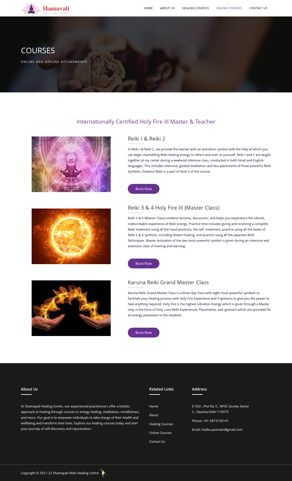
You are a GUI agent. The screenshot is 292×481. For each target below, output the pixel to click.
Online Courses (160, 433)
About (153, 415)
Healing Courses (161, 424)
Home (153, 406)
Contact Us (157, 441)
